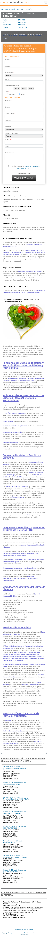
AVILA (5, 20)
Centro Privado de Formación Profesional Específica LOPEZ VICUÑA (16, 798)
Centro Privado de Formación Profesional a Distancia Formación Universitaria (14, 768)
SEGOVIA (21, 25)
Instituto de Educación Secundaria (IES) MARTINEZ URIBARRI (14, 812)
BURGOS (21, 20)
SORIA (5, 27)
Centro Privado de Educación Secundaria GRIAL (13, 842)
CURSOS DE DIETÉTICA (9, 9)
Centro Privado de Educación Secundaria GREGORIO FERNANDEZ (16, 856)
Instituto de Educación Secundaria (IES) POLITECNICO (14, 827)
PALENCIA (22, 22)
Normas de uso (20, 929)
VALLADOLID (22, 27)
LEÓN (5, 22)
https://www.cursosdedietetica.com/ (21, 933)
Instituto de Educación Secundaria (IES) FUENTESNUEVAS (14, 783)
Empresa (30, 929)
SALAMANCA (7, 25)
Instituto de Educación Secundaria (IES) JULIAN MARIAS (14, 871)
